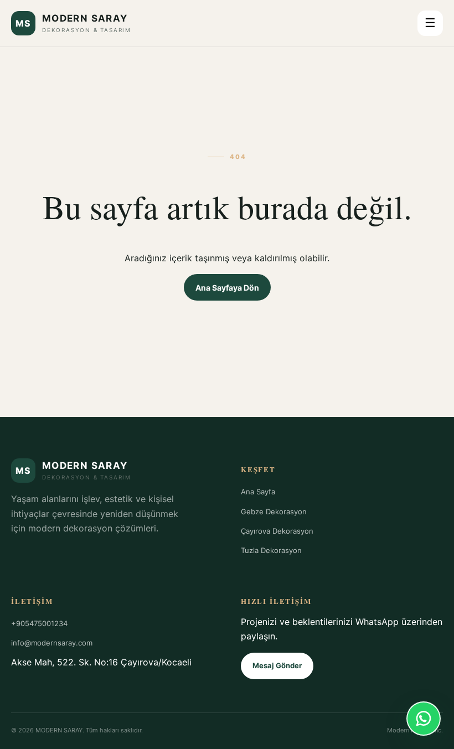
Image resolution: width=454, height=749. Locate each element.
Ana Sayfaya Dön (227, 287)
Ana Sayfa (258, 491)
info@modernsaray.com (51, 642)
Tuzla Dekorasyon (271, 550)
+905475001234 (39, 623)
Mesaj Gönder (277, 665)
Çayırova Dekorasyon (277, 530)
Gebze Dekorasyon (274, 511)
